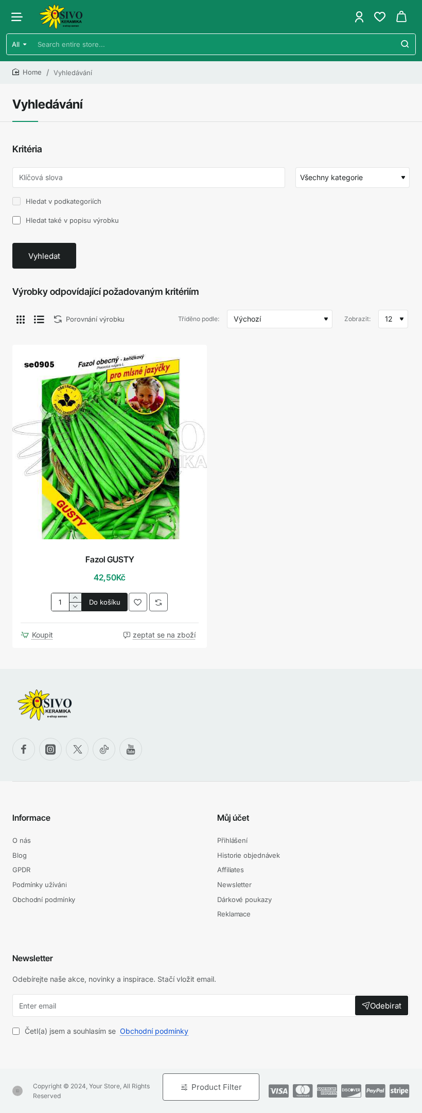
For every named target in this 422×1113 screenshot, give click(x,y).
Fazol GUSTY (109, 559)
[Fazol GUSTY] (109, 442)
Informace (31, 817)
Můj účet (233, 817)
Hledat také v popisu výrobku (71, 220)
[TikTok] (104, 749)
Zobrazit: (357, 319)
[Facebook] (23, 749)
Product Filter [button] (216, 1087)
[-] (75, 606)
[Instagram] (50, 749)
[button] (105, 602)
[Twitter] (77, 749)
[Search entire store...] (405, 44)
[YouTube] (130, 749)
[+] (75, 597)
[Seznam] (39, 319)
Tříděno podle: (198, 319)
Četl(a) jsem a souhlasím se (105, 1031)
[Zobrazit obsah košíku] (401, 16)
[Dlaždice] (20, 319)
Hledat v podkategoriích (62, 201)
